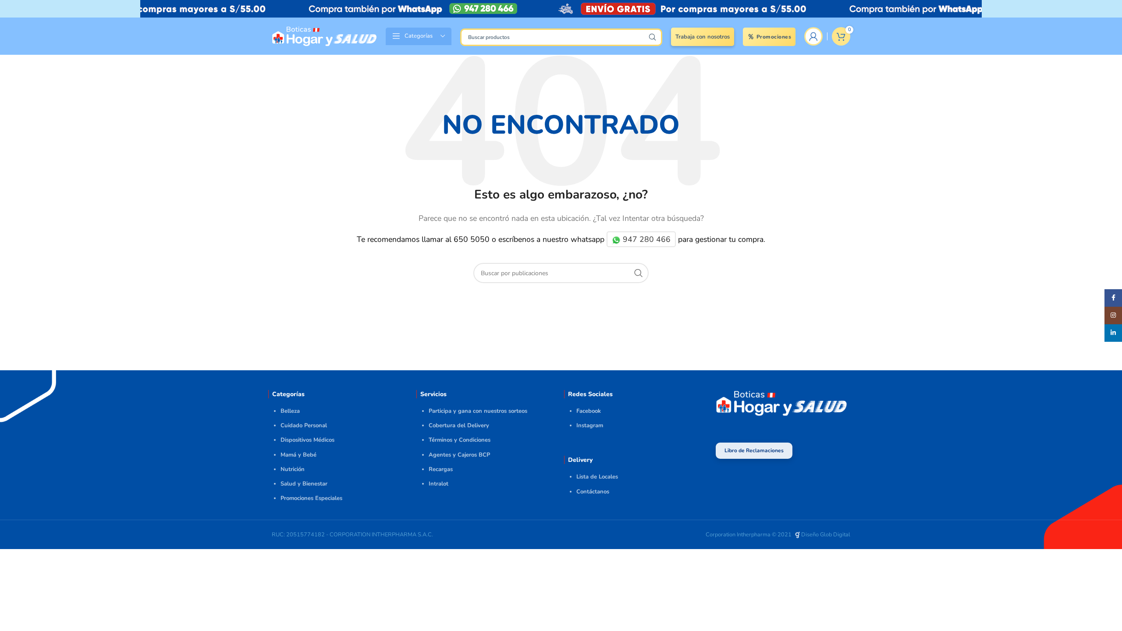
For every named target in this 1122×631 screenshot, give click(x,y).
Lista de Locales (597, 477)
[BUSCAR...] (652, 37)
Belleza (290, 411)
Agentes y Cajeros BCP (459, 455)
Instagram (589, 425)
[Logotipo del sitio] (324, 35)
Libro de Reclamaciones (754, 450)
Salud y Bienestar (303, 484)
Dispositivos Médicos (307, 440)
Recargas (441, 469)
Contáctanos (592, 492)
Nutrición (292, 469)
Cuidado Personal (303, 425)
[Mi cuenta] (813, 36)
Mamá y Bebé (298, 455)
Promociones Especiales (311, 498)
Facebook (588, 411)
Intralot (438, 484)
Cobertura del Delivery (459, 425)
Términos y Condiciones (459, 440)
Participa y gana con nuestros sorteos (478, 411)
